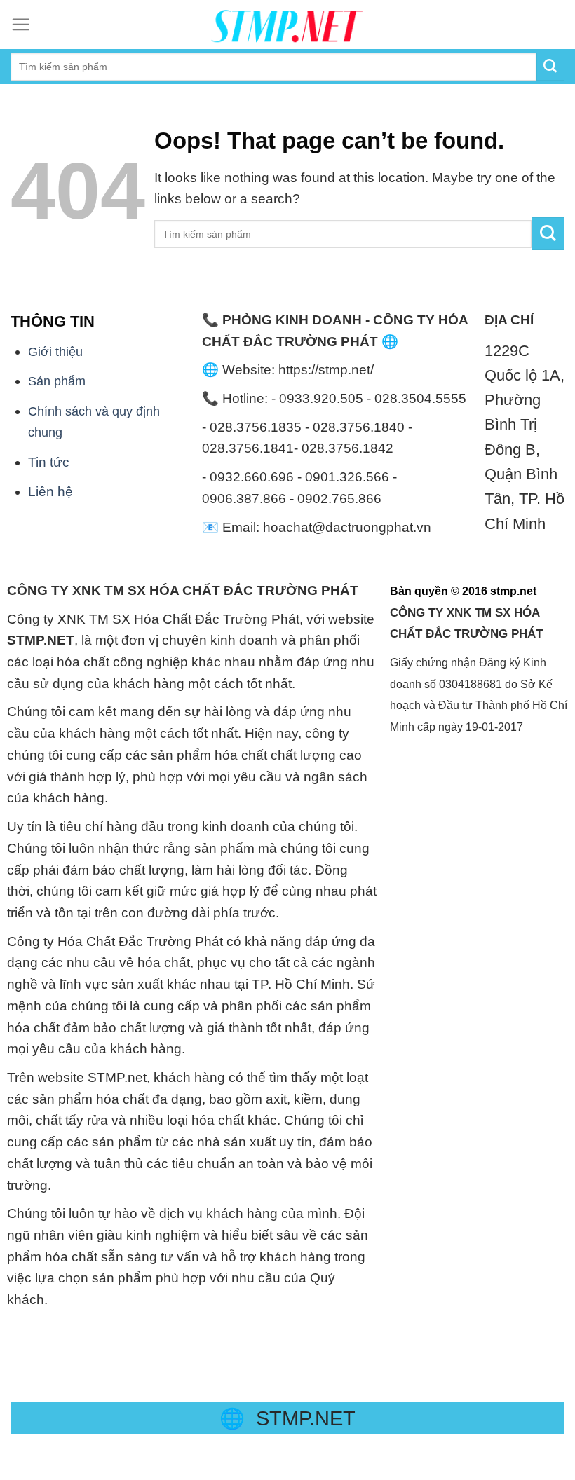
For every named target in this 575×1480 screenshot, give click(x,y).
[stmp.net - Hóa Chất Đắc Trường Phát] (287, 24)
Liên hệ (50, 491)
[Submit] (548, 233)
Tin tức (48, 462)
